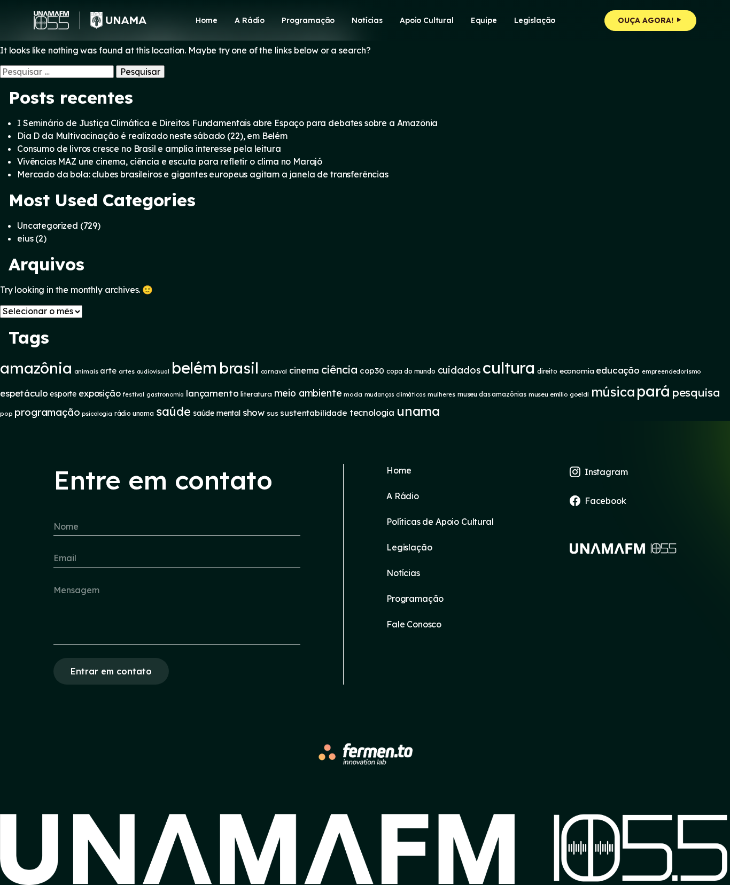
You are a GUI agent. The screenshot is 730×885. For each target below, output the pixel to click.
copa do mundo (411, 371)
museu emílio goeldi (559, 394)
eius (25, 238)
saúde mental (216, 413)
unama (418, 411)
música (613, 392)
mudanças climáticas (395, 394)
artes (127, 371)
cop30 (372, 371)
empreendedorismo (671, 371)
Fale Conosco (413, 624)
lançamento (212, 393)
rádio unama (134, 413)
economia (577, 371)
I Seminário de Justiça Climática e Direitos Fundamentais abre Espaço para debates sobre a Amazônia (227, 123)
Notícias (367, 20)
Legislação (534, 20)
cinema (304, 370)
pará (653, 391)
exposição (100, 393)
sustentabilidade (313, 413)
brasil (239, 368)
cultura (509, 367)
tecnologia (372, 412)
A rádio (250, 20)
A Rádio (402, 496)
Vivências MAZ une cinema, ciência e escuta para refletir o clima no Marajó (169, 161)
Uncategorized (47, 225)
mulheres (441, 394)
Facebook (605, 500)
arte (108, 371)
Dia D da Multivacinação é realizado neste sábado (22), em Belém (152, 135)
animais (86, 371)
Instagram (606, 472)
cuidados (459, 370)
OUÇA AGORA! (646, 20)
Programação (308, 20)
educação (618, 370)
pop (6, 413)
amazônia (36, 368)
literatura (255, 394)
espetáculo (24, 393)
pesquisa (696, 392)
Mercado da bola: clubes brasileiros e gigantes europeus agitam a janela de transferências (203, 174)
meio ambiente (308, 393)
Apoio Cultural (427, 20)
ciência (339, 369)
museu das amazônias (491, 394)
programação (47, 412)
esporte (63, 393)
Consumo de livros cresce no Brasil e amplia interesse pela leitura (149, 148)
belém (194, 367)
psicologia (97, 413)
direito (547, 371)
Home (207, 20)
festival (133, 394)
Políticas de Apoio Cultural (440, 521)
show (254, 412)
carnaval (274, 371)
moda (353, 394)
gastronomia (165, 394)
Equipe (484, 20)
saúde (173, 411)
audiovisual (153, 371)
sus (272, 413)
